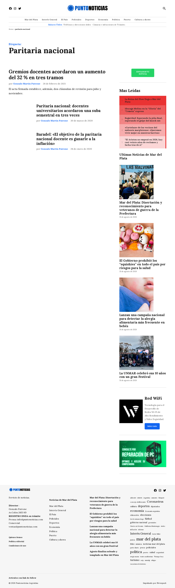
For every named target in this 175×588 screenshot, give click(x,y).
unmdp (147, 560)
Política (116, 19)
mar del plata (148, 539)
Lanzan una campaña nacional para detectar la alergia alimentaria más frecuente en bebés (142, 320)
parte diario (134, 548)
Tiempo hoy (158, 557)
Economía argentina (152, 511)
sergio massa (134, 557)
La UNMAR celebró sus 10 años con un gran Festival (142, 375)
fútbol (148, 518)
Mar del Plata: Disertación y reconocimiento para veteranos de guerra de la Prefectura (140, 207)
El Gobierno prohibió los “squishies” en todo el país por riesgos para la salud (142, 264)
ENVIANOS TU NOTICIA (142, 73)
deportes (144, 506)
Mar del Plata (31, 19)
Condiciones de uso (17, 546)
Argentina (146, 498)
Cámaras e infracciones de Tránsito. (109, 24)
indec (163, 526)
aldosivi (133, 498)
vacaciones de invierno (138, 564)
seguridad (160, 552)
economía (137, 511)
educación (134, 515)
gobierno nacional (138, 522)
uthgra (153, 560)
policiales (151, 547)
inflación (133, 530)
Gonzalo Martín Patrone (26, 83)
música (139, 544)
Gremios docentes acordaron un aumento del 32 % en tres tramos (57, 74)
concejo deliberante (138, 502)
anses (139, 498)
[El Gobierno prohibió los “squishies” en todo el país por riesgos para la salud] (136, 241)
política (136, 552)
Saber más (152, 426)
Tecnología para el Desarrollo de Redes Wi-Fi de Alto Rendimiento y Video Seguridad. (154, 412)
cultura (133, 506)
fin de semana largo (137, 519)
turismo (134, 560)
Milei (132, 544)
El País (64, 19)
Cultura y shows (142, 19)
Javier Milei (156, 534)
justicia (132, 540)
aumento (154, 498)
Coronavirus (155, 501)
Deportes (89, 19)
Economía (103, 19)
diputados (155, 506)
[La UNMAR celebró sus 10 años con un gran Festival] (136, 353)
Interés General (49, 19)
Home (11, 29)
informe (141, 530)
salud (152, 552)
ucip (142, 560)
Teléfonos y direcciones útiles (77, 24)
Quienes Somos (15, 537)
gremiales (152, 523)
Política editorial (16, 541)
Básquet (161, 498)
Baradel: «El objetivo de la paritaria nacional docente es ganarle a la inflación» (69, 139)
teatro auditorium (146, 557)
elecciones (145, 514)
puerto (145, 552)
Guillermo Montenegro (152, 526)
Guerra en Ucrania (136, 526)
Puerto (127, 19)
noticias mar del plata (154, 543)
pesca (142, 547)
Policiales (76, 19)
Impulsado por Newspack (154, 583)
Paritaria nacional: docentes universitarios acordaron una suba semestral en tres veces (68, 110)
